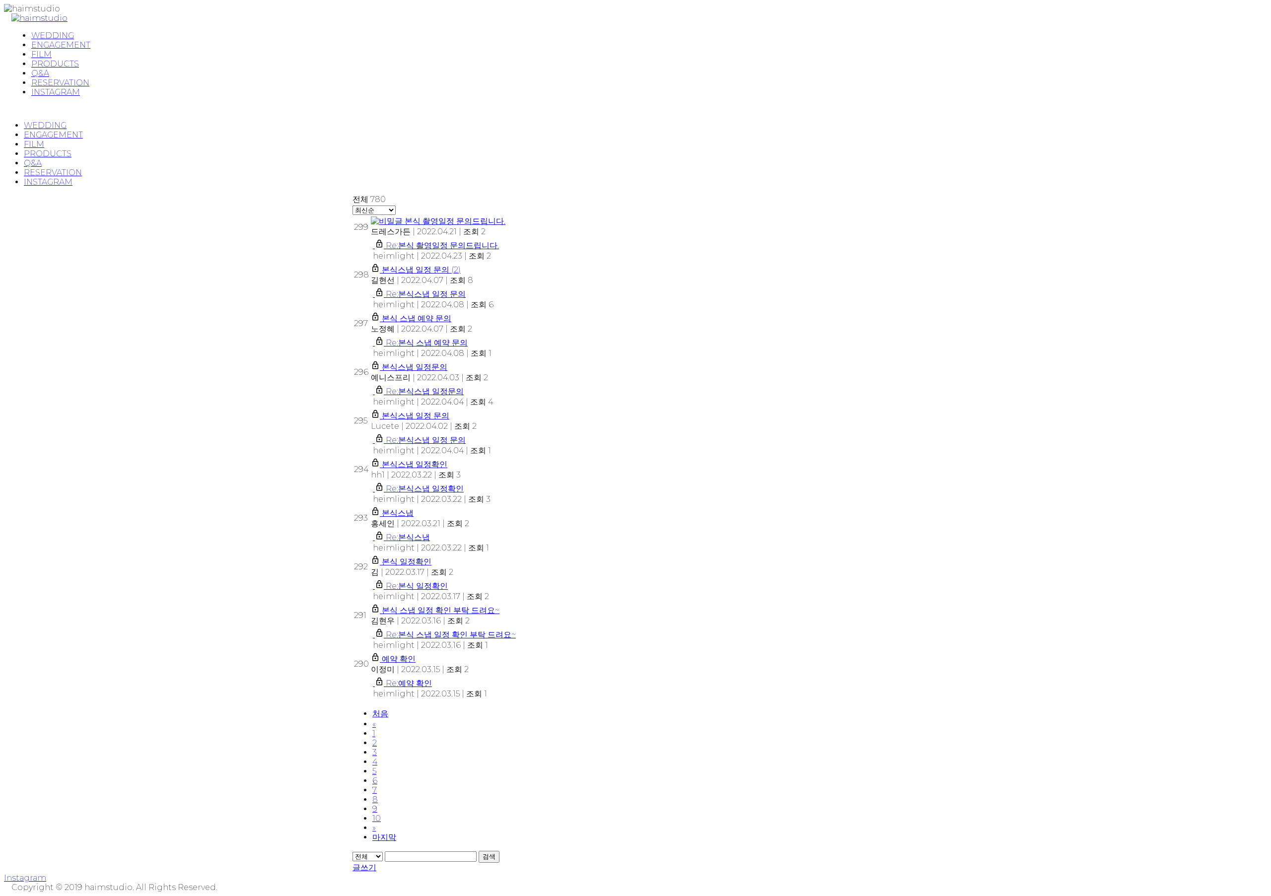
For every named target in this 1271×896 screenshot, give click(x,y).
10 (376, 818)
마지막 (384, 837)
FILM (34, 144)
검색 (489, 856)
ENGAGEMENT (53, 134)
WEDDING (45, 125)
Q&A (33, 163)
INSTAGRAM (48, 182)
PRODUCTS (47, 153)
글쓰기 (364, 867)
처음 (380, 713)
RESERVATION (53, 172)
